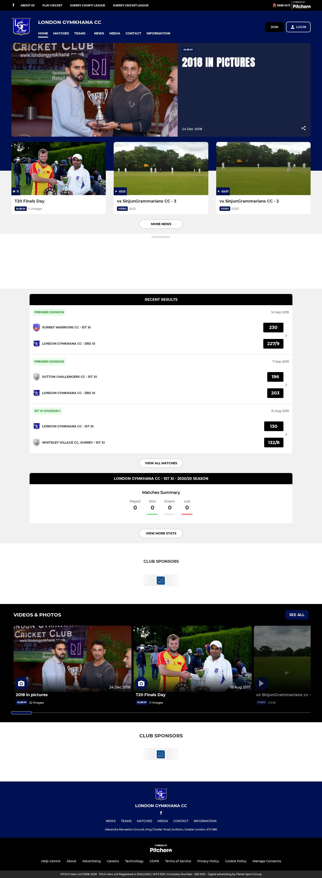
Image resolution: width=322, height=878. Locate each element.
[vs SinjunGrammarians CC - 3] (161, 168)
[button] (43, 33)
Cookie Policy (235, 861)
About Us (28, 5)
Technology (134, 861)
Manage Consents (267, 861)
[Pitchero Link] (302, 7)
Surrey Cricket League (131, 5)
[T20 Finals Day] (58, 168)
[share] (303, 128)
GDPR (154, 861)
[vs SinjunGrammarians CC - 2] (263, 168)
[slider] (21, 712)
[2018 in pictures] (72, 659)
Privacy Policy (208, 861)
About (71, 861)
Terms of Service (178, 861)
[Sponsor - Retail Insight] (161, 581)
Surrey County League (87, 5)
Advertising (91, 861)
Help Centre (50, 861)
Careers (113, 861)
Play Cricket (52, 5)
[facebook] (13, 5)
